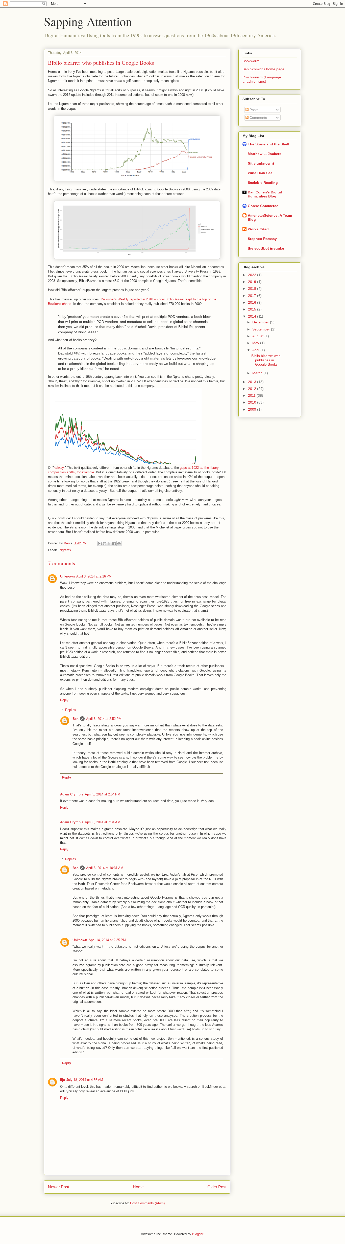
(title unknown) (261, 163)
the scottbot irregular (266, 248)
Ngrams (65, 550)
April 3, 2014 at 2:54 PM (102, 794)
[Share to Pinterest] (118, 543)
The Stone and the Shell (268, 144)
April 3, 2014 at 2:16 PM (94, 576)
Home (138, 1187)
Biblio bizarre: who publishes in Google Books (266, 360)
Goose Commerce (263, 206)
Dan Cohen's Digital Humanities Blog (265, 194)
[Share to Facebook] (114, 543)
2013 (252, 382)
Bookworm (250, 61)
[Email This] (99, 543)
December (261, 322)
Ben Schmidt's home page (263, 69)
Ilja (62, 1080)
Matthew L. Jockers (264, 154)
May (256, 343)
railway (59, 468)
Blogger (197, 1234)
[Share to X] (109, 543)
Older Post (216, 1187)
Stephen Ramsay (262, 239)
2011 (252, 395)
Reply (64, 700)
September (261, 329)
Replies (70, 710)
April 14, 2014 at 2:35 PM (107, 940)
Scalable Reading (263, 183)
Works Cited (258, 229)
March (257, 373)
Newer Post (58, 1187)
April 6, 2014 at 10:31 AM (104, 868)
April (256, 350)
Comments (258, 118)
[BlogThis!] (104, 543)
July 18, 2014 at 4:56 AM (84, 1080)
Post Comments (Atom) (147, 1203)
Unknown (67, 576)
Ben (67, 543)
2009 (252, 409)
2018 (252, 288)
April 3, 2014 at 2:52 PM (103, 719)
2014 (252, 316)
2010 (252, 402)
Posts (253, 110)
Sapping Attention (88, 21)
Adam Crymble (71, 794)
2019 (252, 282)
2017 (252, 296)
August (258, 336)
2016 (252, 302)
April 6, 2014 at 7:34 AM (102, 822)
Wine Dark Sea (260, 173)
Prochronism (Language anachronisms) (261, 79)
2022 (252, 275)
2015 (252, 309)
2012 (252, 389)
